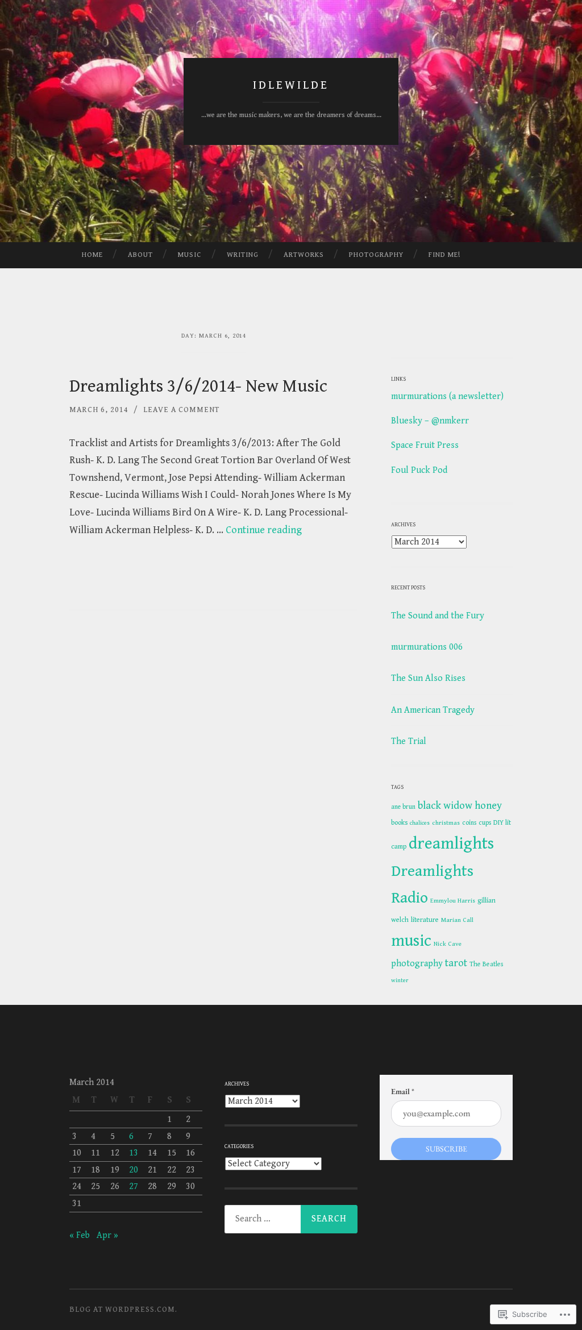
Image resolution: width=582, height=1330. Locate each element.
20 (133, 1170)
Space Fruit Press (425, 445)
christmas (446, 822)
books (399, 822)
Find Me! (444, 255)
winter (399, 980)
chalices (420, 823)
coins (469, 822)
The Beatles (486, 964)
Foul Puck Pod (419, 470)
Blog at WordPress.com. (123, 1309)
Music (189, 255)
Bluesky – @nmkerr (430, 420)
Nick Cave (448, 943)
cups (485, 822)
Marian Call (457, 920)
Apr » (107, 1235)
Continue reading (264, 530)
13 (133, 1153)
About (140, 255)
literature (425, 920)
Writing (243, 255)
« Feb (79, 1235)
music (411, 941)
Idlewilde (291, 85)
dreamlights (451, 843)
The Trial (408, 741)
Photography (376, 255)
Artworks (304, 255)
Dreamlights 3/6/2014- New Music (198, 386)
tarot (456, 963)
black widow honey (460, 806)
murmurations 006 (427, 647)
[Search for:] (291, 1219)
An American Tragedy (433, 710)
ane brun (403, 807)
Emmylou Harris (452, 900)
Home (92, 255)
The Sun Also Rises (428, 678)
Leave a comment (181, 409)
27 (133, 1186)
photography (417, 963)
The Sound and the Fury (437, 615)
